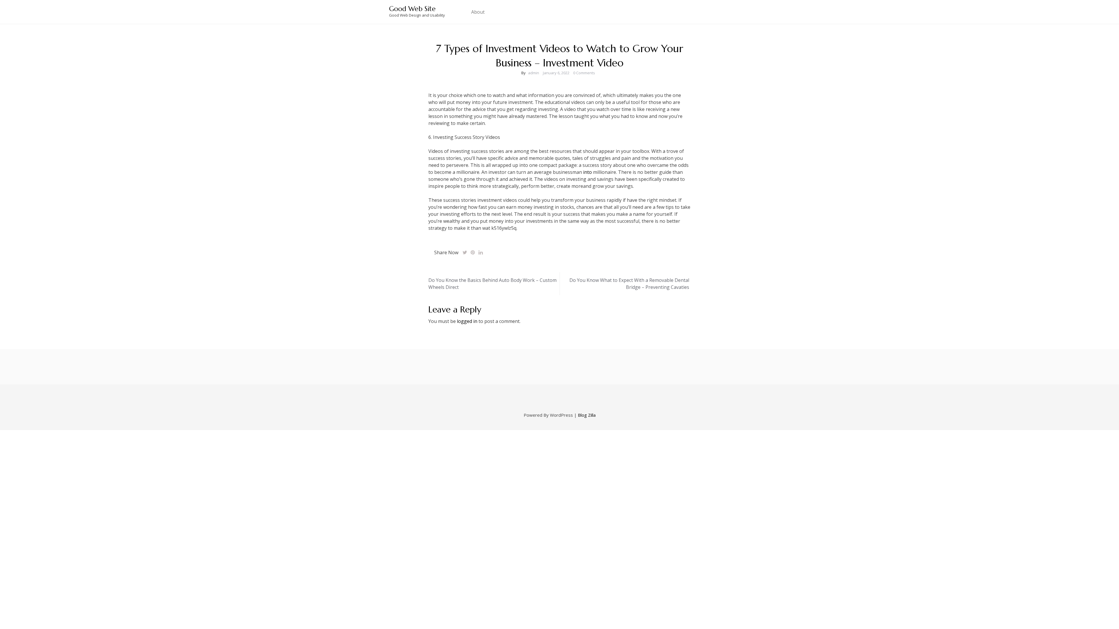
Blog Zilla (587, 415)
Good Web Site (412, 9)
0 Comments (584, 72)
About (478, 12)
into (587, 172)
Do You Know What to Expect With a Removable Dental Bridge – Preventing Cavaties (629, 283)
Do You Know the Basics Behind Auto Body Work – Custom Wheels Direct (492, 283)
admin (533, 72)
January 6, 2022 (556, 72)
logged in (467, 321)
